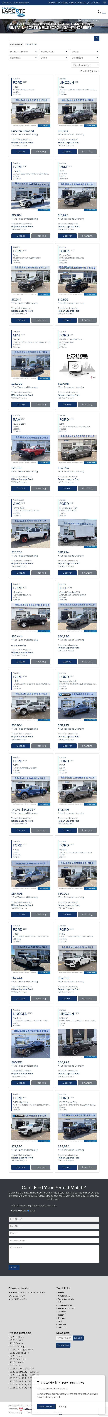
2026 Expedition (17, 1359)
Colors (44, 58)
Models (75, 51)
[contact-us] (99, 12)
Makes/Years (47, 51)
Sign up (78, 1338)
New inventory (64, 1296)
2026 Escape (16, 1343)
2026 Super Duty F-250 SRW (24, 1372)
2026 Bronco (16, 1356)
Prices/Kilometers (19, 51)
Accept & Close (46, 1406)
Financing (41, 151)
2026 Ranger (16, 1340)
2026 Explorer (16, 1337)
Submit (14, 1267)
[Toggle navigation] (104, 12)
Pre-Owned (15, 44)
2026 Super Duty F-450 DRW (24, 1381)
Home (84, 20)
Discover (20, 151)
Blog (60, 1321)
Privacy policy (15, 1412)
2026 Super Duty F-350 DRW (24, 1378)
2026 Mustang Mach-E (21, 1349)
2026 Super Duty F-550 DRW (24, 1384)
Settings (62, 1406)
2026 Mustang (16, 1346)
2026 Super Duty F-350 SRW (24, 1375)
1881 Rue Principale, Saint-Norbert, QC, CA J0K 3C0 (74, 2)
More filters (77, 58)
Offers (60, 1302)
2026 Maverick (17, 1362)
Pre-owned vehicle (66, 1299)
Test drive (62, 1324)
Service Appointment (67, 1309)
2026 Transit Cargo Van (21, 1368)
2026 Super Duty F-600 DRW (24, 1387)
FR (104, 2)
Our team (62, 1318)
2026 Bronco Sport (19, 1353)
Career (61, 1315)
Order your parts (65, 1305)
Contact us (62, 1328)
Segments (15, 58)
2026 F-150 (15, 1365)
